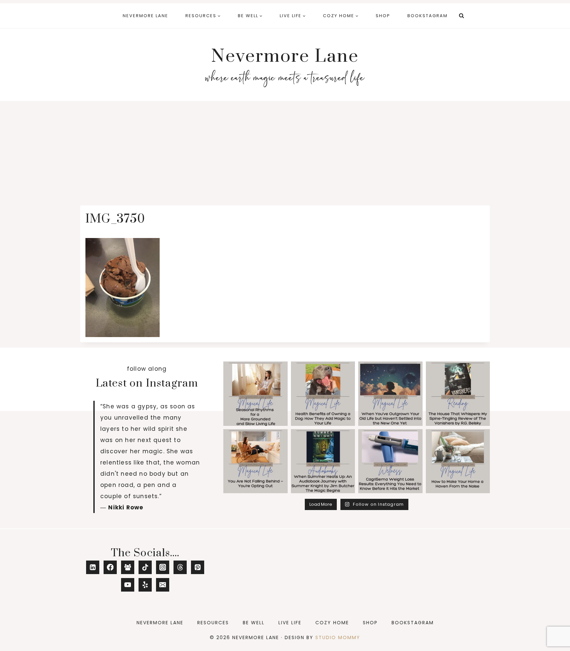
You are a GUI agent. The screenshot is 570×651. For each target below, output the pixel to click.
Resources (213, 622)
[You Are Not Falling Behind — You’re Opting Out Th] (255, 461)
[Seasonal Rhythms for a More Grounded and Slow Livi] (255, 393)
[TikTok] (145, 567)
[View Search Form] (461, 16)
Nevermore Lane (145, 16)
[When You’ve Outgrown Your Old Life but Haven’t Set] (390, 393)
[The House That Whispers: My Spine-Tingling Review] (458, 393)
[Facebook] (110, 567)
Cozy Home (332, 622)
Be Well (254, 622)
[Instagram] (163, 567)
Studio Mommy (337, 637)
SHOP (383, 16)
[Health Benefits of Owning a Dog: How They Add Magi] (323, 393)
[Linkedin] (93, 567)
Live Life (289, 622)
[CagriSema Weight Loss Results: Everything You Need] (390, 461)
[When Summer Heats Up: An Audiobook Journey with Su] (323, 461)
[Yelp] (145, 585)
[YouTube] (128, 585)
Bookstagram (427, 16)
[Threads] (180, 567)
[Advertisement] (285, 150)
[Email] (163, 585)
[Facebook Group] (128, 567)
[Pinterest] (198, 567)
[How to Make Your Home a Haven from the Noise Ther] (458, 461)
